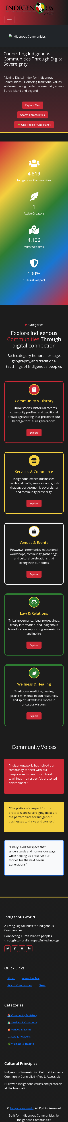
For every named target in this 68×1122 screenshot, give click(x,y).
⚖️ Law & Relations (19, 1036)
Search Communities (32, 115)
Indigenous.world (22, 1108)
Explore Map (32, 105)
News (42, 985)
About (11, 978)
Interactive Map (31, 978)
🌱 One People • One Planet (34, 124)
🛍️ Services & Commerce (22, 1022)
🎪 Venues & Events (19, 1029)
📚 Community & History (22, 1015)
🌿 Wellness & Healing (20, 1043)
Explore (34, 432)
